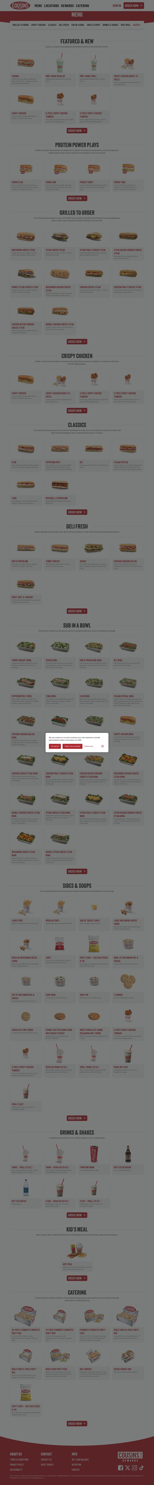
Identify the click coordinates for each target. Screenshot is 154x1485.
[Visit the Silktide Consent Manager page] (102, 746)
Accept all (55, 746)
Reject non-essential (72, 746)
